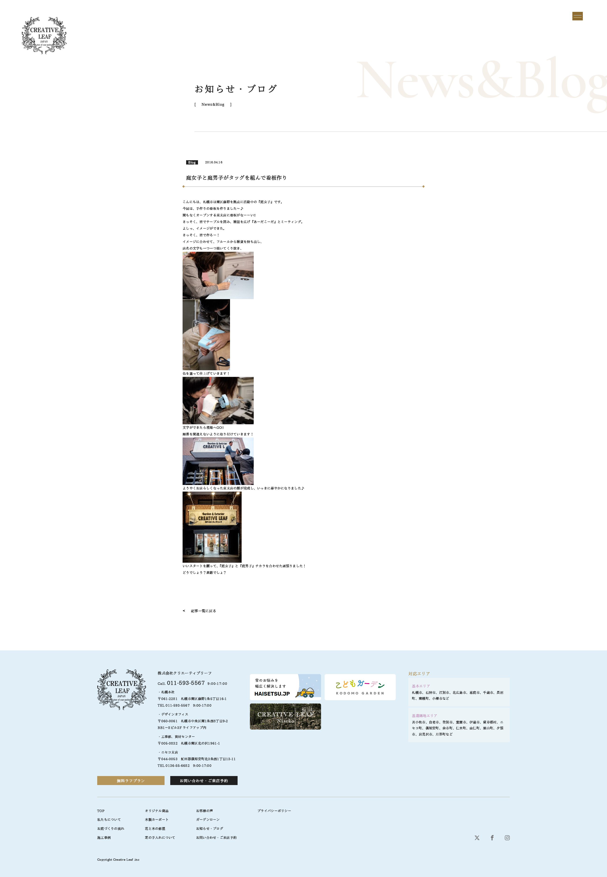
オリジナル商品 (157, 811)
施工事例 (104, 837)
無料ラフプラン (131, 781)
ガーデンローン (208, 819)
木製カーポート (157, 819)
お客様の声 (204, 811)
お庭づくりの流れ (110, 828)
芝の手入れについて (160, 837)
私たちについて (109, 819)
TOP (100, 811)
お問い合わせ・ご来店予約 (204, 781)
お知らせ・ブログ (209, 828)
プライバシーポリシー (274, 811)
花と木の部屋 (155, 828)
